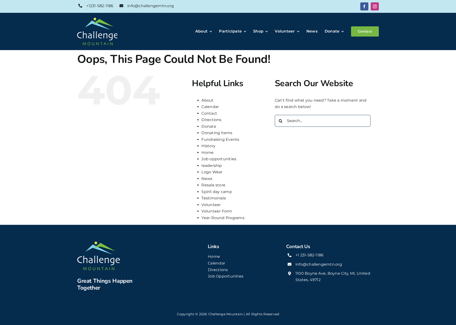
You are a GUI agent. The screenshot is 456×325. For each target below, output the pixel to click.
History (208, 146)
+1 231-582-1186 (309, 255)
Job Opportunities (225, 276)
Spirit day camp (216, 191)
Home (207, 152)
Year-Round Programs (222, 218)
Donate (208, 126)
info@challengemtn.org (150, 6)
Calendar (210, 106)
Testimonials (213, 198)
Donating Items (216, 133)
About (207, 100)
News (206, 178)
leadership (211, 165)
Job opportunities (218, 159)
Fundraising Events (220, 139)
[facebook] (364, 6)
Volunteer (211, 205)
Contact (209, 113)
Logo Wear (211, 172)
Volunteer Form (216, 211)
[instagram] (375, 6)
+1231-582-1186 (99, 6)
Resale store (213, 185)
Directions (211, 120)
